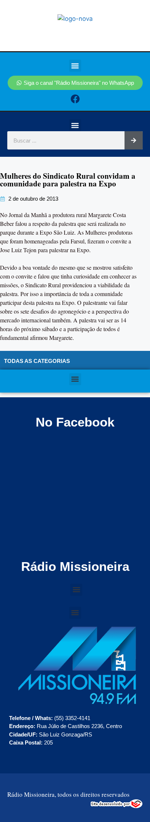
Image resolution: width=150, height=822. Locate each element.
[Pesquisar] (134, 140)
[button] (75, 66)
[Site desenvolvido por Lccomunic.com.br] (117, 806)
